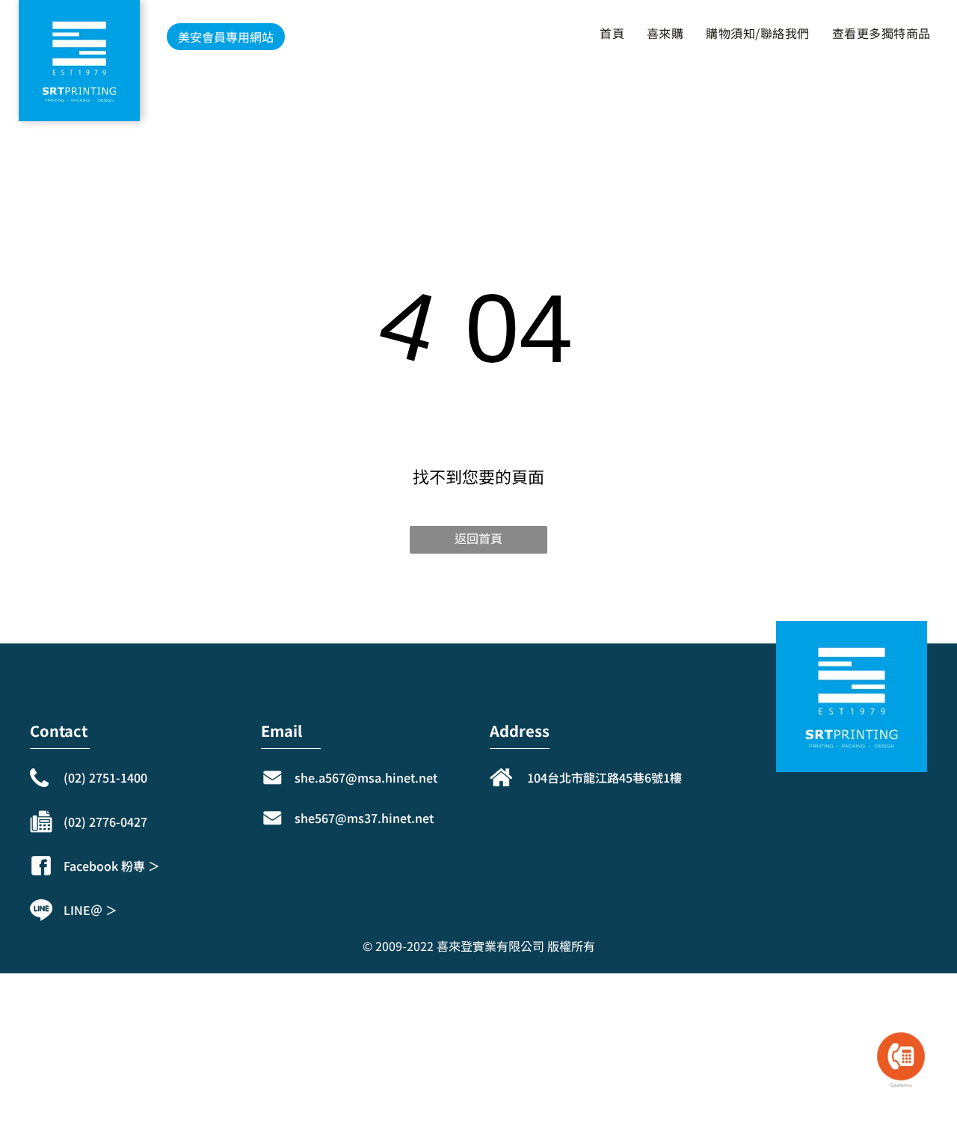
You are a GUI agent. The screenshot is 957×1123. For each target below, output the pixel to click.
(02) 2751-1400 (105, 777)
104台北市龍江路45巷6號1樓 (604, 777)
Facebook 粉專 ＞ (112, 866)
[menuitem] (608, 33)
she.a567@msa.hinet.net (366, 777)
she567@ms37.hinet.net (364, 818)
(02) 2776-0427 (105, 821)
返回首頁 (478, 538)
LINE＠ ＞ (90, 910)
